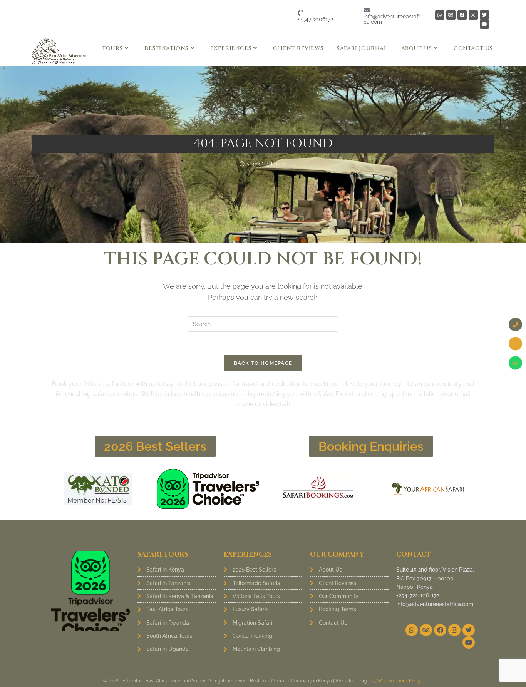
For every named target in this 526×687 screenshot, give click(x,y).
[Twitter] (484, 15)
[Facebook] (462, 15)
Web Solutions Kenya (400, 681)
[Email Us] (515, 343)
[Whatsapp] (439, 15)
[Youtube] (484, 24)
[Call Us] (515, 324)
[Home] (242, 164)
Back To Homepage (263, 363)
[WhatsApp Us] (515, 362)
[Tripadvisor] (451, 15)
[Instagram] (473, 15)
